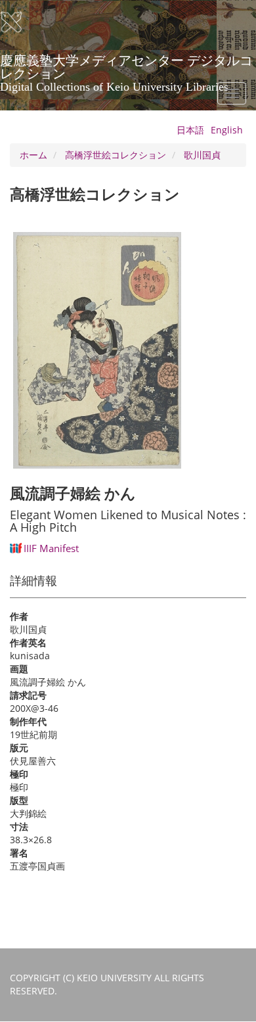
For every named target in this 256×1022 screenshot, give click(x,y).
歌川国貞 (202, 155)
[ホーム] (19, 22)
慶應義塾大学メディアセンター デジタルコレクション (126, 65)
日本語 (190, 130)
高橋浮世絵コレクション (115, 155)
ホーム (33, 155)
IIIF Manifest (51, 548)
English (227, 130)
